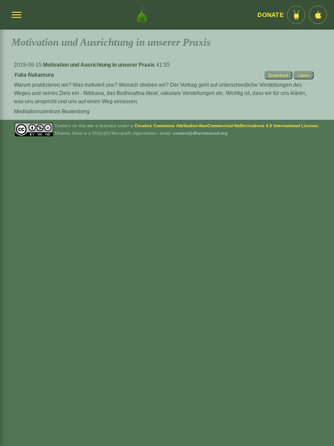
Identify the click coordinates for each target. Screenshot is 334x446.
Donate (270, 15)
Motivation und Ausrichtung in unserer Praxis (99, 65)
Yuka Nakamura (34, 75)
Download (278, 75)
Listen (303, 75)
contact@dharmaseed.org (200, 133)
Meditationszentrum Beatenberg (52, 111)
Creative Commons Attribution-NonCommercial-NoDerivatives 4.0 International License (226, 125)
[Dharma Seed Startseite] (141, 14)
